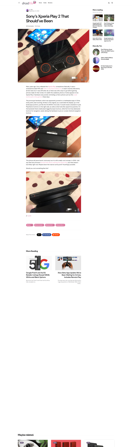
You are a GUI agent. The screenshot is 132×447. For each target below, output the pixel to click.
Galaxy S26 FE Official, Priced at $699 (107, 58)
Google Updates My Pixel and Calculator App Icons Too (109, 40)
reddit (29, 216)
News (55, 442)
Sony (30, 225)
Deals (22, 442)
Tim (32, 9)
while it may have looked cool (52, 89)
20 (30, 26)
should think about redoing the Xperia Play (54, 162)
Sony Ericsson (39, 225)
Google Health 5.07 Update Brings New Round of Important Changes (97, 25)
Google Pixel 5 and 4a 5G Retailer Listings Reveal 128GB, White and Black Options (38, 275)
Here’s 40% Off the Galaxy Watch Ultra (97, 39)
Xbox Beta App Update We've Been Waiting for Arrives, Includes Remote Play (69, 275)
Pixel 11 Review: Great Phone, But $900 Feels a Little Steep (109, 25)
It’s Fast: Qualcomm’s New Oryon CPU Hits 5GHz (106, 67)
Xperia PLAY (50, 225)
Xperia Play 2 (61, 225)
